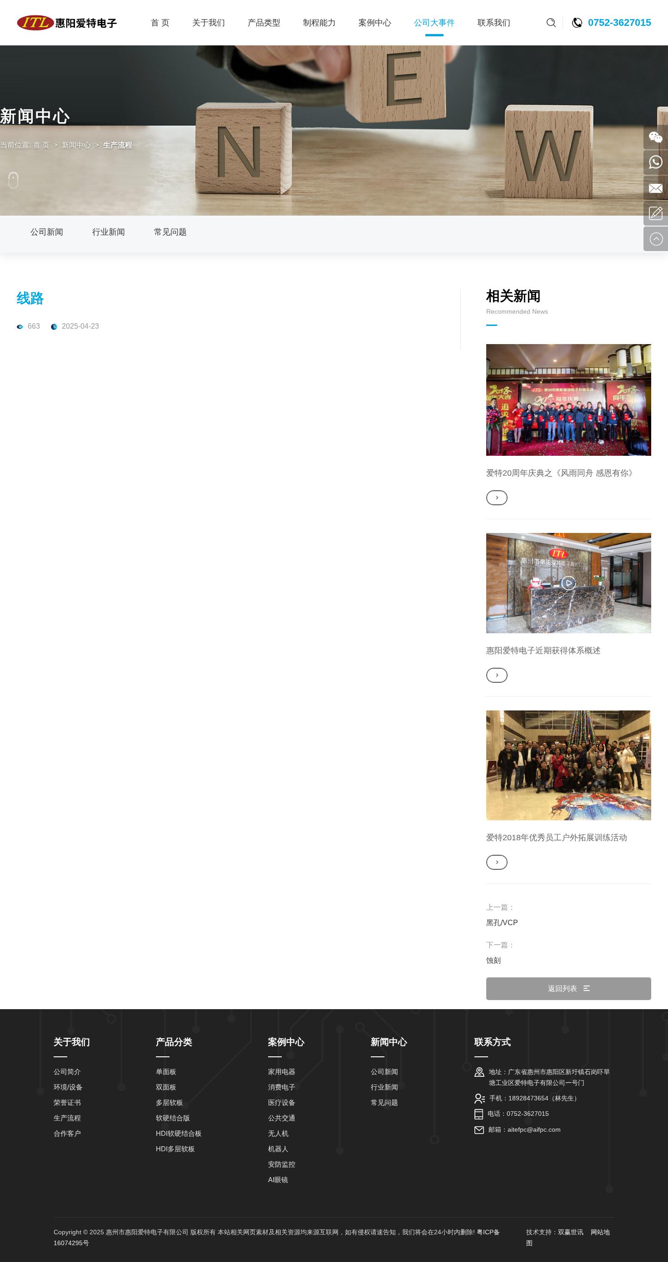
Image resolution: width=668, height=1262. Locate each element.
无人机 (278, 1133)
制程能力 (319, 22)
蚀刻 (493, 960)
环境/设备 (68, 1087)
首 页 (160, 22)
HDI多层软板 (175, 1149)
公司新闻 (46, 232)
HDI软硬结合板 (179, 1133)
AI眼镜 (278, 1179)
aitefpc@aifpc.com (534, 1129)
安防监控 (281, 1164)
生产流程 (67, 1118)
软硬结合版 (173, 1118)
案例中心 (375, 22)
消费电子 (281, 1087)
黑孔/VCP (502, 923)
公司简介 (67, 1071)
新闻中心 (76, 145)
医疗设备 (281, 1102)
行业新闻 (108, 232)
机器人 (278, 1149)
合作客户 (67, 1133)
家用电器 (281, 1071)
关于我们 (208, 22)
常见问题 (170, 232)
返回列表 (563, 988)
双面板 (166, 1087)
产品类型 (264, 22)
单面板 (166, 1071)
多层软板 (169, 1102)
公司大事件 (434, 22)
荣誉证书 (67, 1102)
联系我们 (494, 22)
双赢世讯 (571, 1232)
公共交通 (281, 1118)
